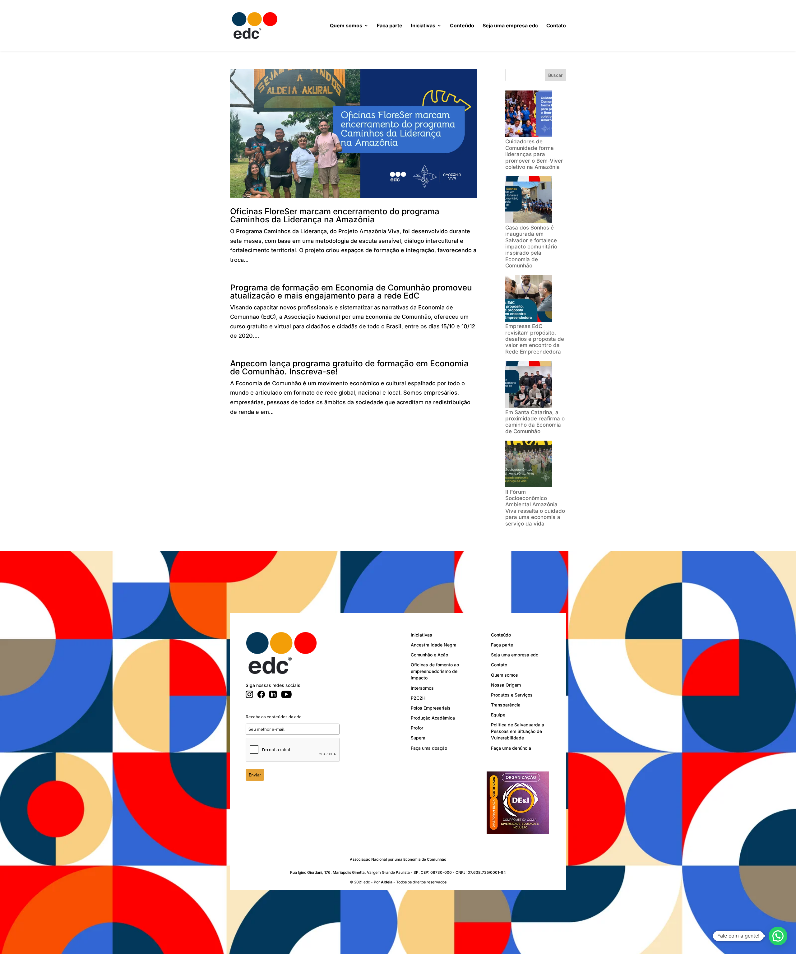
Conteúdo (462, 26)
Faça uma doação (429, 748)
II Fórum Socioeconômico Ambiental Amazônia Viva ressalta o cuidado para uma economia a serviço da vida (535, 508)
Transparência (506, 704)
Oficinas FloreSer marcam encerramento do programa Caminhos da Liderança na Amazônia (334, 215)
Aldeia (386, 882)
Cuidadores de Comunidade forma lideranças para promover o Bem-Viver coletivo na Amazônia (534, 154)
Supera (418, 737)
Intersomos (422, 688)
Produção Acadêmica (433, 717)
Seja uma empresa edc (510, 26)
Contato (556, 26)
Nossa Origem (506, 685)
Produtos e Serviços (512, 694)
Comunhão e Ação (429, 654)
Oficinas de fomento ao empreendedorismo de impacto (435, 671)
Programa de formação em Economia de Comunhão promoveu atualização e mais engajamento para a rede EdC (351, 291)
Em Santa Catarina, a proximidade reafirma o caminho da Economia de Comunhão (535, 421)
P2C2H (418, 698)
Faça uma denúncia (511, 748)
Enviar (255, 775)
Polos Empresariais (431, 708)
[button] (778, 936)
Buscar (555, 75)
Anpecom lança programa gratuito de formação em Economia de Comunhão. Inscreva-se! (349, 367)
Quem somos (346, 26)
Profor (417, 727)
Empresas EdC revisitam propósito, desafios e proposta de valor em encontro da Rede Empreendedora (534, 339)
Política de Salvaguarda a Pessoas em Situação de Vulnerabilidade (517, 731)
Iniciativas (423, 26)
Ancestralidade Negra (433, 644)
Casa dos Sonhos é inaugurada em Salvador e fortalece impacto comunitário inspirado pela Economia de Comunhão (531, 247)
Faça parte (389, 26)
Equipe (498, 714)
